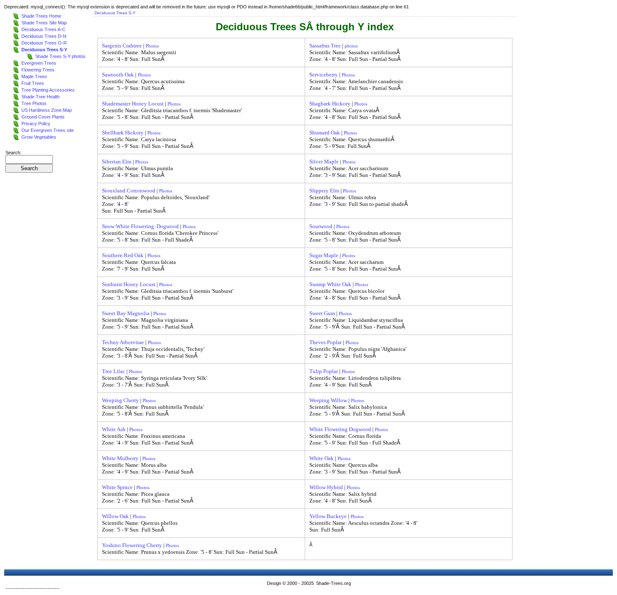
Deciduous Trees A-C (43, 29)
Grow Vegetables (38, 137)
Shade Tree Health (40, 96)
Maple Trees (34, 76)
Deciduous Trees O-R (44, 42)
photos (351, 45)
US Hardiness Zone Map (46, 110)
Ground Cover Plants (43, 116)
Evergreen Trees (38, 63)
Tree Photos (34, 103)
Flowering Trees (38, 69)
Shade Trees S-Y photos (60, 56)
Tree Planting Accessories (48, 89)
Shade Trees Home (41, 15)
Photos (152, 45)
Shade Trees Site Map (44, 22)
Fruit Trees (32, 83)
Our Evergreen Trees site (47, 130)
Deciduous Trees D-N (43, 36)
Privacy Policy (35, 123)
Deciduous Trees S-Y (44, 49)
